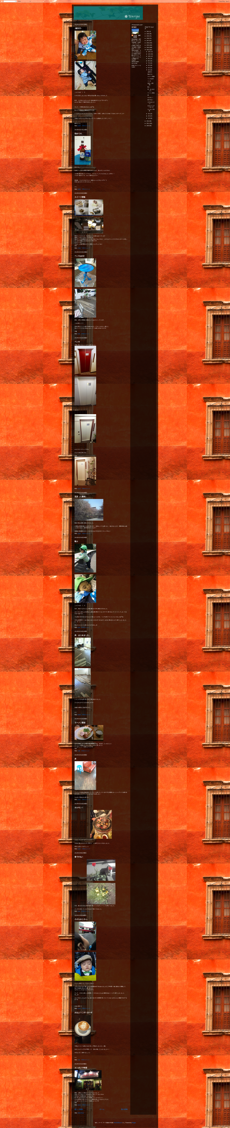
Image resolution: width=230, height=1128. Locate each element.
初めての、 (79, 134)
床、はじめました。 (83, 635)
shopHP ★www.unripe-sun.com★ (135, 61)
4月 (149, 70)
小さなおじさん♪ (81, 919)
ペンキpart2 (79, 256)
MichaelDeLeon (118, 1122)
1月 (149, 118)
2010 (148, 125)
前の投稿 (124, 1109)
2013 (148, 49)
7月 (149, 63)
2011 (148, 123)
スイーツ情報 (80, 197)
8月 (149, 61)
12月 (149, 51)
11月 (149, 54)
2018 (148, 38)
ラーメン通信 (80, 723)
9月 (149, 58)
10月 (149, 56)
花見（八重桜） (81, 497)
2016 (148, 43)
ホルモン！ (79, 808)
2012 (148, 121)
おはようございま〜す (84, 1012)
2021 (148, 31)
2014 (148, 47)
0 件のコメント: (86, 125)
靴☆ (76, 541)
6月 (149, 65)
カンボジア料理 (81, 1068)
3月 (149, 113)
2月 (149, 116)
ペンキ (77, 342)
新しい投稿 (79, 1109)
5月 (149, 67)
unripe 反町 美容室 (137, 36)
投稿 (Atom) (81, 1113)
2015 (148, 45)
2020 (148, 33)
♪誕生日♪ (78, 28)
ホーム (101, 1109)
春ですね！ (79, 857)
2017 (148, 40)
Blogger (134, 1122)
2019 (148, 36)
